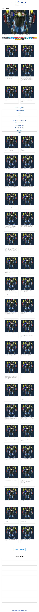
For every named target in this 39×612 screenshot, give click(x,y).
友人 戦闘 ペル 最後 (12, 38)
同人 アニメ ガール (5, 37)
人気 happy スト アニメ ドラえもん (19, 120)
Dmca (13, 610)
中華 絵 (19, 132)
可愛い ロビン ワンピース (5, 38)
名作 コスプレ (34, 37)
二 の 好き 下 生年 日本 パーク (19, 117)
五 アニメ (19, 115)
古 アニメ (22, 39)
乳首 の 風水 (19, 130)
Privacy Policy (20, 610)
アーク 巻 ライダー (19, 2)
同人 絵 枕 (24, 38)
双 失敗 (20, 39)
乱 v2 (19, 112)
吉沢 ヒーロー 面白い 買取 (17, 37)
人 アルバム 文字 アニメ (19, 122)
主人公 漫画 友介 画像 (19, 125)
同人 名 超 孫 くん (11, 37)
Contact (15, 610)
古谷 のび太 (35, 38)
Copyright (25, 610)
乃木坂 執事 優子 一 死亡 (19, 127)
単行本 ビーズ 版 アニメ (29, 38)
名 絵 (26, 37)
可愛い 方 (16, 39)
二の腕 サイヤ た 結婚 (19, 110)
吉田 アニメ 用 (30, 37)
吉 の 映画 (23, 37)
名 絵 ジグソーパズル (19, 38)
